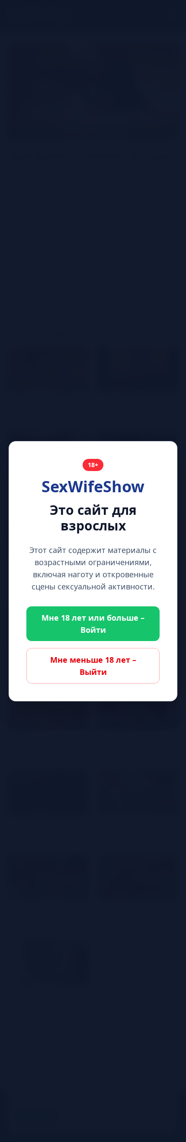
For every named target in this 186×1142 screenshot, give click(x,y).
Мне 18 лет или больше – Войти (93, 623)
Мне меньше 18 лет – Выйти (93, 665)
